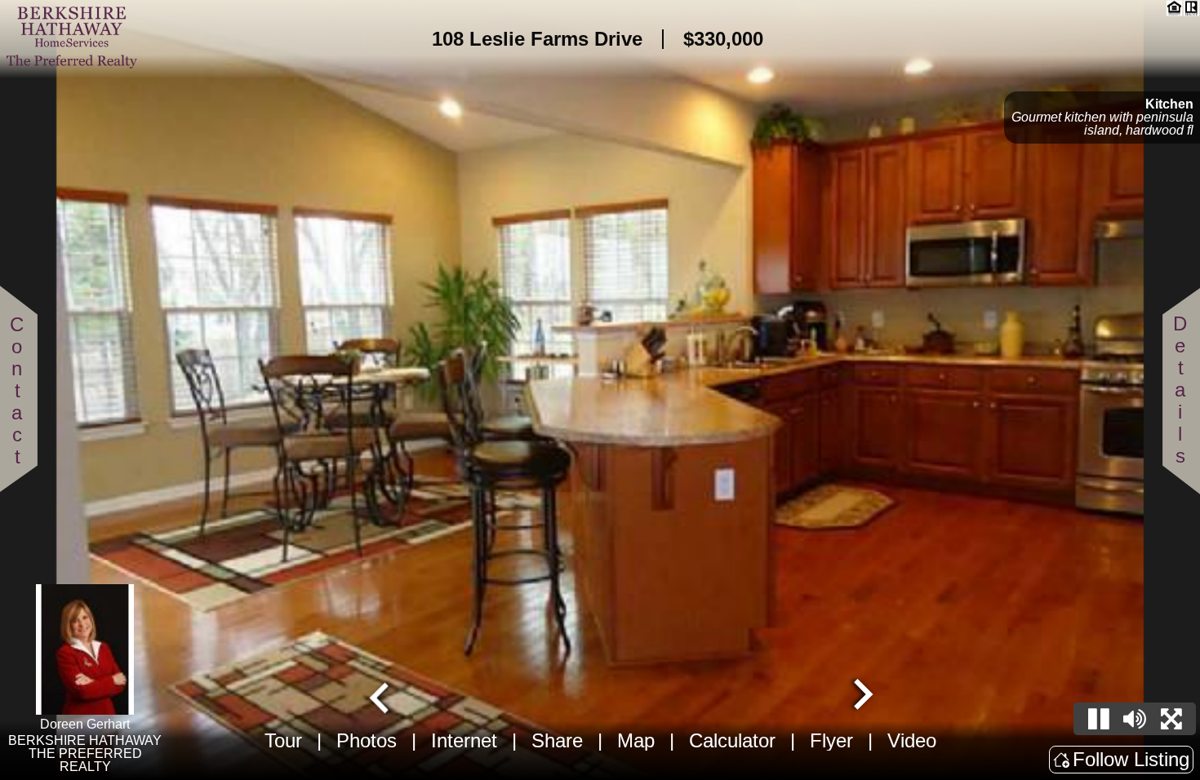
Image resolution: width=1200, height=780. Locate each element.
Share (557, 740)
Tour (283, 740)
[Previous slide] (381, 696)
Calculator (732, 740)
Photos (366, 740)
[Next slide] (861, 696)
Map (636, 740)
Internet (464, 740)
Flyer (831, 740)
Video (911, 740)
